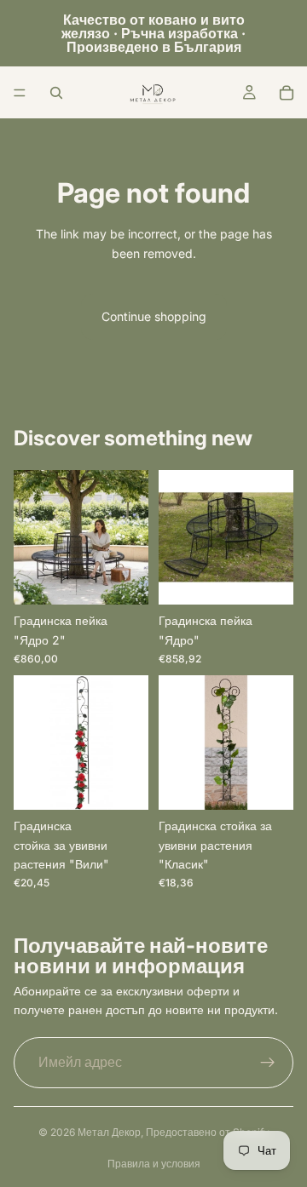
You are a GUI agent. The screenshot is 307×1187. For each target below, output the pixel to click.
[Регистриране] (268, 1063)
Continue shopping (153, 316)
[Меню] (19, 92)
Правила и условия (153, 1163)
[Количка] (286, 93)
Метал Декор (109, 1132)
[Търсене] (56, 93)
